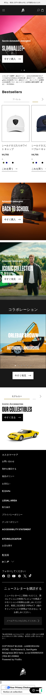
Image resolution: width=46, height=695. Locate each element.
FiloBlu (18, 659)
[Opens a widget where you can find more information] (36, 690)
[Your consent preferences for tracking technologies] (41, 690)
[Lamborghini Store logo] (23, 10)
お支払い (6, 483)
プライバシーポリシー (12, 514)
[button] (15, 365)
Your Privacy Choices (20, 687)
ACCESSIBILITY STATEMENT (16, 529)
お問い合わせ (8, 461)
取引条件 (6, 507)
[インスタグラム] (8, 576)
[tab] (16, 99)
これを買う (7, 168)
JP (7, 561)
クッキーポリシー (10, 522)
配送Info (6, 491)
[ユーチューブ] (13, 576)
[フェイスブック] (3, 576)
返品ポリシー (8, 476)
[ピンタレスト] (19, 576)
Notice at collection (12, 692)
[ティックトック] (31, 576)
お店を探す (7, 545)
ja (3, 561)
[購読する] (38, 620)
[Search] (38, 10)
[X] (25, 576)
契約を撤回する (9, 469)
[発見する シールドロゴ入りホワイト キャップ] (15, 123)
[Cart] (42, 10)
